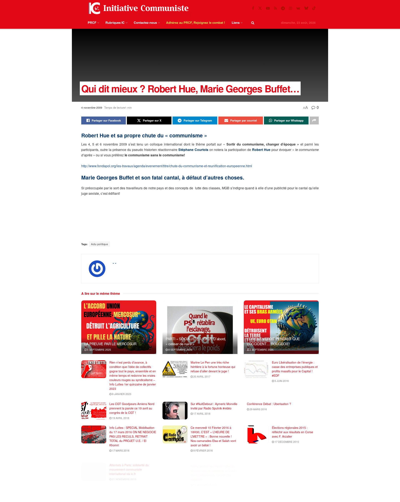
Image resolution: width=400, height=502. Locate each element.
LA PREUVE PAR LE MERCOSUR (110, 343)
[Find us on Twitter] (260, 8)
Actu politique (99, 244)
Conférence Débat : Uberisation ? (269, 404)
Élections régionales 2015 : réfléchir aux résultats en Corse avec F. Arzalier (292, 431)
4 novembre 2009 (91, 107)
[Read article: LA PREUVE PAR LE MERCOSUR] (118, 327)
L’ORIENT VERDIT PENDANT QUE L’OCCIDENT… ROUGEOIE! (273, 341)
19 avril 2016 (120, 418)
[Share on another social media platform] (314, 120)
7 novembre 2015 (285, 470)
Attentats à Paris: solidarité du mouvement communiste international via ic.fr (129, 464)
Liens (236, 22)
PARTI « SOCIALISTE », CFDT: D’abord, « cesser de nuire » (196, 341)
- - (114, 263)
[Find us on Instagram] (290, 8)
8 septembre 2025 (98, 349)
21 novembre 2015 (123, 474)
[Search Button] (252, 22)
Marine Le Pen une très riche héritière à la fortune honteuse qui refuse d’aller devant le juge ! (213, 366)
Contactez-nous (145, 22)
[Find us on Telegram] (283, 8)
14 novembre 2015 (205, 478)
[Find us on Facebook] (253, 8)
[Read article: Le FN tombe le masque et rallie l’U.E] (256, 467)
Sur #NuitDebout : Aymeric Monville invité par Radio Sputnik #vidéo (214, 406)
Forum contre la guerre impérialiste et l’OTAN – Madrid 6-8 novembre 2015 (214, 492)
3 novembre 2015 (123, 498)
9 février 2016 (203, 450)
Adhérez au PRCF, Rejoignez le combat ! (195, 22)
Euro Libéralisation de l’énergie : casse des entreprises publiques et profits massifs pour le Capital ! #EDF (295, 369)
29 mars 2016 (258, 409)
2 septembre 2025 (261, 349)
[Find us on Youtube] (268, 8)
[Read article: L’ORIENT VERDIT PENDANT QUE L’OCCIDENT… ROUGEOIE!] (281, 327)
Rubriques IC (115, 22)
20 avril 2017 (201, 376)
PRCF (92, 22)
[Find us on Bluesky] (306, 8)
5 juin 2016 (281, 381)
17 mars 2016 (120, 450)
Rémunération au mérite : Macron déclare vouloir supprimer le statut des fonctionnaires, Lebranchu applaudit (213, 466)
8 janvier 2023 (121, 394)
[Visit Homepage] (137, 8)
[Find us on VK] (298, 8)
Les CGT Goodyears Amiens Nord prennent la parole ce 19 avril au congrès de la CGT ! (131, 408)
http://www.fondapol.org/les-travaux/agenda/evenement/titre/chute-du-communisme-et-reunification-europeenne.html (166, 165)
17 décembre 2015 (286, 441)
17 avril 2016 (201, 413)
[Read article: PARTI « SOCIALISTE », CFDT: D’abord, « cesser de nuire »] (200, 327)
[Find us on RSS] (275, 8)
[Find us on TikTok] (314, 8)
